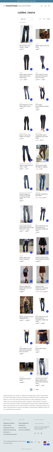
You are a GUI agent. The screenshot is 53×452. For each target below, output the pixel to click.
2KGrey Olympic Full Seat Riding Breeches (26, 317)
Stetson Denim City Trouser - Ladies (25, 46)
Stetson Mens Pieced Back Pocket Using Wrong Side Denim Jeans (26, 227)
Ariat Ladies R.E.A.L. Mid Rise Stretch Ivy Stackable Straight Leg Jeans (42, 319)
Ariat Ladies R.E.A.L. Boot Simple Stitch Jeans (26, 105)
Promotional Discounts (10, 434)
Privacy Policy (23, 427)
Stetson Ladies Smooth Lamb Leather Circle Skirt (42, 258)
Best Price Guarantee (9, 430)
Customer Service (8, 427)
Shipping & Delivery (9, 423)
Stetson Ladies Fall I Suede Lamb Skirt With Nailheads (26, 288)
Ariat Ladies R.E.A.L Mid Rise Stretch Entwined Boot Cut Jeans (42, 76)
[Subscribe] (49, 423)
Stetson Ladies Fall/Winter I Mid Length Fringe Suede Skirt (42, 288)
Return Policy (7, 425)
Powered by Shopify (7, 443)
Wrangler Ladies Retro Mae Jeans (42, 194)
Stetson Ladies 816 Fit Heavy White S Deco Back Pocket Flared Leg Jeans (42, 381)
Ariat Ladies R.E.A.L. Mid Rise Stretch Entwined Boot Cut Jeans (26, 350)
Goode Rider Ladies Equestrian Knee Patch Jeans (42, 136)
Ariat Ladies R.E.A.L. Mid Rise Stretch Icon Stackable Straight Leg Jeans (42, 228)
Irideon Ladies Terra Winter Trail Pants (25, 258)
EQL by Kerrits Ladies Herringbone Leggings (41, 166)
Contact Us (6, 432)
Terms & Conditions (24, 430)
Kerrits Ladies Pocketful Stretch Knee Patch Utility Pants (26, 76)
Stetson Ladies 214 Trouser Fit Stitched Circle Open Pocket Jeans (25, 196)
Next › (37, 389)
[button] (41, 5)
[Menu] (4, 5)
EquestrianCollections (12, 441)
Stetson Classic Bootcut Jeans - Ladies (26, 166)
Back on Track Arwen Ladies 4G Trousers (25, 135)
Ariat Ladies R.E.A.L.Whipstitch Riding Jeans (42, 106)
